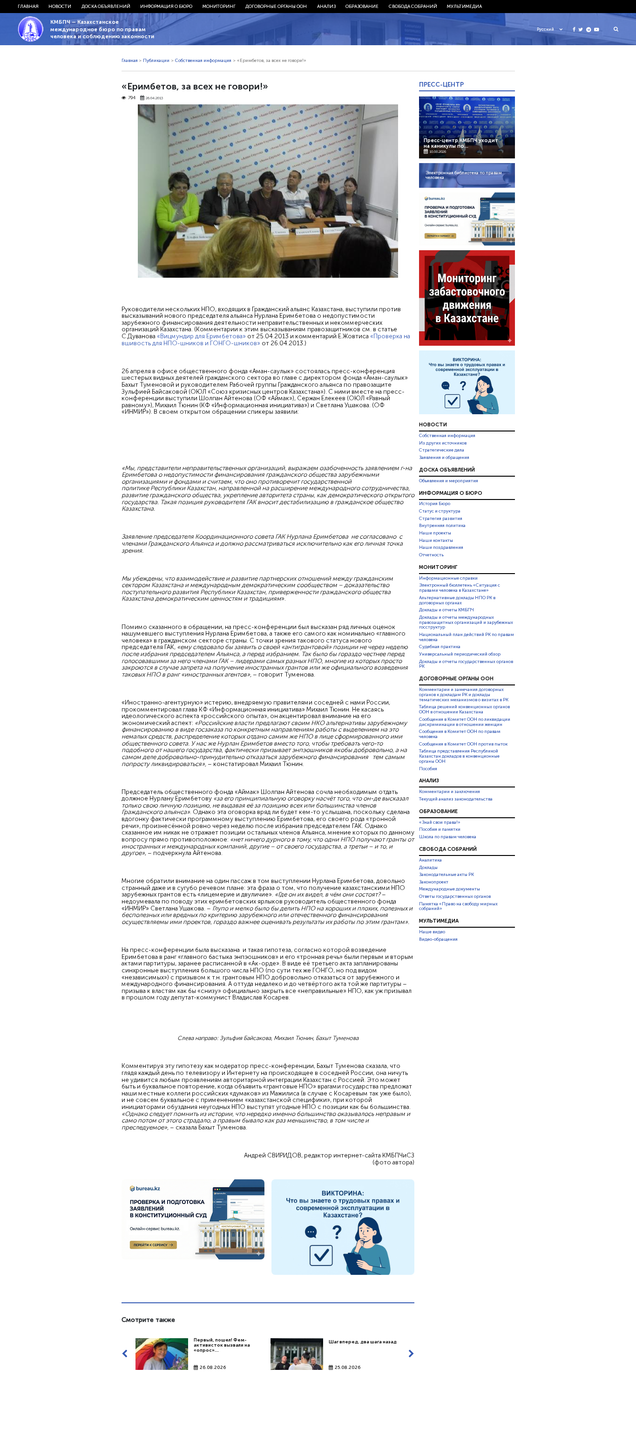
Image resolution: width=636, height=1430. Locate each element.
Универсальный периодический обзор (460, 654)
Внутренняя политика (442, 525)
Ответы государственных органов (455, 896)
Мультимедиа (464, 6)
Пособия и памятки (439, 829)
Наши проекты (435, 533)
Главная (28, 6)
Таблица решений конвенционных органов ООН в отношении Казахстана (464, 710)
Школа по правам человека (447, 837)
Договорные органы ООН (276, 6)
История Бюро (434, 504)
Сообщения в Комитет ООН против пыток (463, 744)
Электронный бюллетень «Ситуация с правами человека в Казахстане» (459, 587)
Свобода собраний (413, 6)
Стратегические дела (441, 450)
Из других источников (443, 443)
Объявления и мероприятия (448, 481)
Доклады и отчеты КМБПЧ (446, 610)
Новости (59, 6)
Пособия (428, 769)
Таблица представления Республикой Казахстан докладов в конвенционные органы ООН (459, 756)
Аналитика (430, 860)
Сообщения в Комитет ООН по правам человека (460, 734)
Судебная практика (439, 647)
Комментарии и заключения (449, 791)
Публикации (156, 60)
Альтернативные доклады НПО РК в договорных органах (457, 600)
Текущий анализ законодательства (456, 799)
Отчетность (431, 555)
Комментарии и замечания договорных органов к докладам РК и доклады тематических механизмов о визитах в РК (463, 695)
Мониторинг (219, 6)
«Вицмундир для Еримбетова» (201, 336)
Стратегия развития (440, 518)
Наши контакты (436, 540)
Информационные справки (448, 578)
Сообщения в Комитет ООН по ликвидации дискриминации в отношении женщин (464, 722)
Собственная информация (203, 60)
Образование (362, 6)
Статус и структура (439, 511)
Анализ (326, 6)
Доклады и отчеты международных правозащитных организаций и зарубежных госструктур (466, 622)
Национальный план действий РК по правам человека (466, 637)
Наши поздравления (441, 547)
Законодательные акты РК (446, 874)
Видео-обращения (438, 939)
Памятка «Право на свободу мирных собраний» (458, 906)
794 (131, 98)
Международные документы (449, 889)
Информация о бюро (166, 6)
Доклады (428, 867)
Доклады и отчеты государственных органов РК (466, 664)
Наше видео (432, 932)
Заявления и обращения (444, 457)
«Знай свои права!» (439, 822)
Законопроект (433, 882)
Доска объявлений (105, 6)
